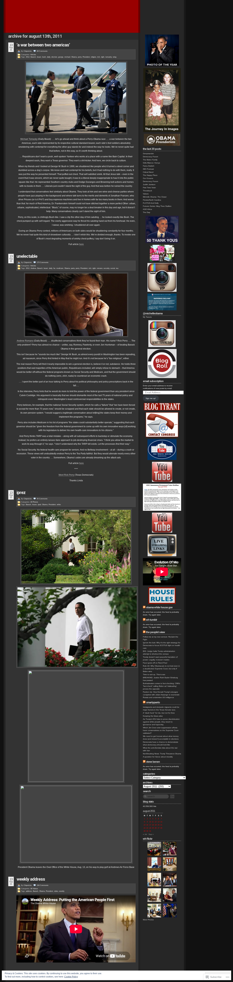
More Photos (148, 920)
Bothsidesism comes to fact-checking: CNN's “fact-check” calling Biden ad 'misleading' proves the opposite (161, 686)
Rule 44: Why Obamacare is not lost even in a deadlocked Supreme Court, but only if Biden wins (161, 668)
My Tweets (147, 317)
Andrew (33, 268)
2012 (27, 57)
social (112, 268)
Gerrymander (148, 154)
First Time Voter (149, 188)
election (54, 57)
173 (42, 262)
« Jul (145, 834)
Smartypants (153, 702)
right (102, 57)
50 (42, 499)
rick (98, 57)
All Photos (34, 502)
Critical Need (148, 172)
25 (153, 828)
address (29, 891)
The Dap (146, 212)
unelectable (27, 256)
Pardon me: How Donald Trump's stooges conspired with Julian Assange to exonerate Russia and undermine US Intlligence (161, 694)
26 (156, 828)
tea (117, 268)
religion (93, 57)
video (56, 891)
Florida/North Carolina (152, 200)
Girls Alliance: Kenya (151, 163)
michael (67, 57)
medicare (59, 268)
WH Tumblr (151, 619)
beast (39, 57)
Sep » (151, 834)
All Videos (34, 889)
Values (146, 194)
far (54, 268)
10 (150, 822)
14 (161, 822)
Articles (33, 55)
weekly (61, 891)
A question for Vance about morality (158, 757)
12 (156, 822)
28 (161, 828)
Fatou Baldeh (148, 166)
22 (144, 828)
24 (150, 828)
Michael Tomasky (28, 139)
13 (158, 822)
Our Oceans (148, 178)
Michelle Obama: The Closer (155, 197)
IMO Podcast (148, 169)
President (86, 57)
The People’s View (155, 632)
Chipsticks (28, 51)
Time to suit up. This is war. (154, 674)
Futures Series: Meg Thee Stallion (157, 206)
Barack (33, 57)
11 (153, 822)
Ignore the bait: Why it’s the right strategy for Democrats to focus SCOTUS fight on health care (161, 645)
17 (150, 825)
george (60, 57)
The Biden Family (150, 160)
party (73, 268)
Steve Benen (153, 761)
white (59, 504)
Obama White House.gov (159, 607)
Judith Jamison (149, 184)
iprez (21, 492)
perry (80, 57)
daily (48, 57)
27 (158, 828)
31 (150, 831)
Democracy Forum (150, 157)
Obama (74, 57)
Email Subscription (153, 381)
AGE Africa (147, 209)
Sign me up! (151, 398)
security (106, 268)
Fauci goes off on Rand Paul (155, 663)
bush (44, 57)
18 (153, 825)
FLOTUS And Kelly (151, 203)
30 (147, 831)
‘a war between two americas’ (43, 45)
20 (158, 825)
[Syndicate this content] (144, 607)
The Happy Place (150, 175)
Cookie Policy (71, 976)
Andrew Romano (25, 340)
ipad (39, 504)
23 (147, 828)
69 (42, 51)
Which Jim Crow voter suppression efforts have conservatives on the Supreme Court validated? (160, 730)
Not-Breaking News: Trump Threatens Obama (162, 754)
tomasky (108, 57)
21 (161, 825)
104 (42, 885)
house (34, 504)
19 (156, 825)
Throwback (147, 191)
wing (114, 57)
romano (99, 268)
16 (147, 825)
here (81, 244)
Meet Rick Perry (66, 475)
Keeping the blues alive (153, 716)
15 (144, 825)
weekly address (31, 879)
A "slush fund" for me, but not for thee (159, 713)
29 (144, 831)
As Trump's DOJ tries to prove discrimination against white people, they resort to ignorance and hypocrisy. (161, 722)
